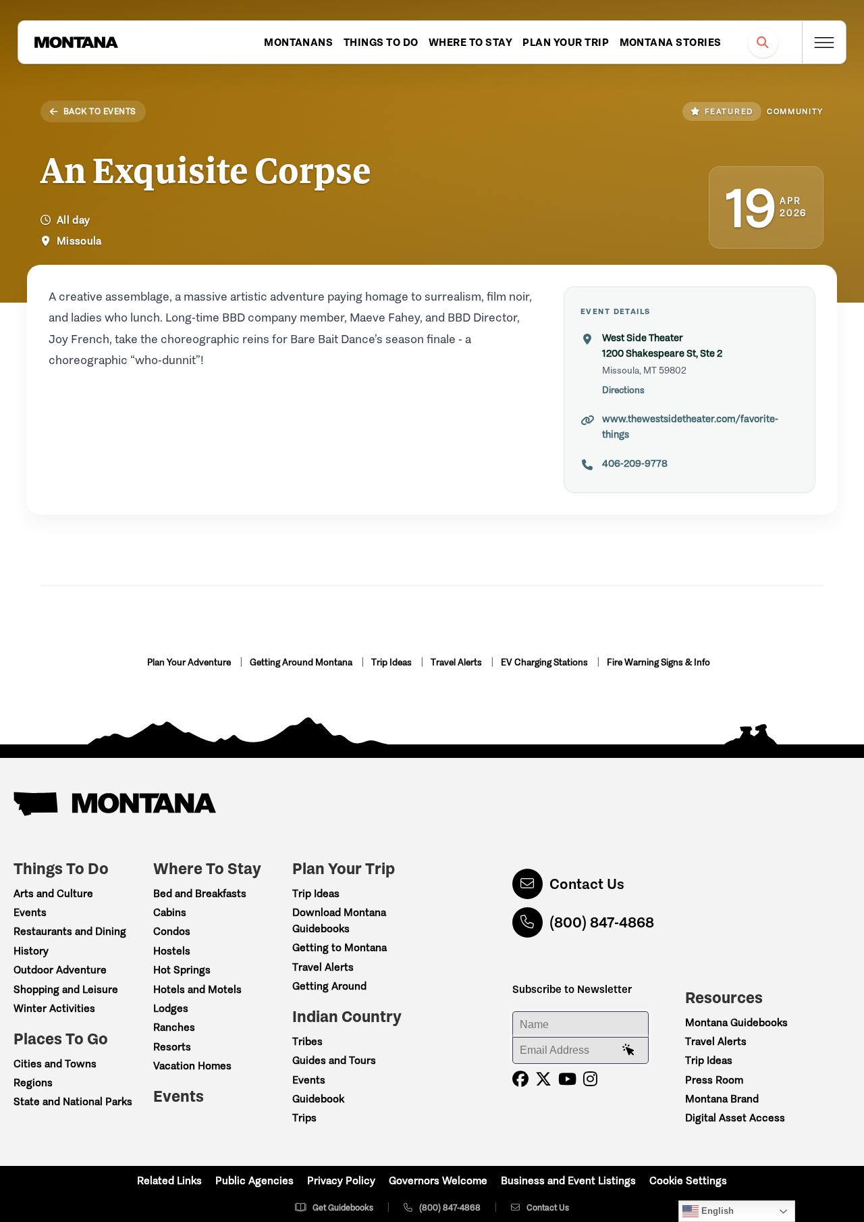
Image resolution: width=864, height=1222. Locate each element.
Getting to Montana (339, 947)
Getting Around (329, 985)
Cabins (169, 912)
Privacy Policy (341, 1180)
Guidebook (318, 1098)
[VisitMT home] (76, 42)
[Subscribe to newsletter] (628, 1050)
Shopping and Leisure (66, 989)
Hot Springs (182, 969)
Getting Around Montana (302, 662)
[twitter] (543, 1079)
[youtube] (567, 1079)
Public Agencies (254, 1180)
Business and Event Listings (568, 1180)
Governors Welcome (438, 1180)
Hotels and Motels (197, 989)
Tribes (307, 1041)
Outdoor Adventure (60, 969)
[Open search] (763, 42)
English (716, 1211)
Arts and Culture (53, 893)
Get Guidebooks (343, 1207)
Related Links (169, 1180)
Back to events (99, 111)
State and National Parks (73, 1101)
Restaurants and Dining (70, 931)
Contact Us (586, 884)
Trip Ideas (392, 662)
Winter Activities (54, 1008)
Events (30, 912)
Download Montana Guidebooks (339, 920)
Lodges (170, 1008)
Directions (623, 390)
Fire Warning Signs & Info (658, 662)
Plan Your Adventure (190, 662)
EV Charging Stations (545, 662)
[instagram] (590, 1079)
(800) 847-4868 (601, 922)
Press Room (714, 1079)
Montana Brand (722, 1098)
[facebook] (520, 1079)
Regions (33, 1082)
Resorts (172, 1046)
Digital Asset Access (735, 1117)
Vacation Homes (192, 1065)
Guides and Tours (334, 1060)
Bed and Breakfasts (199, 893)
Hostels (171, 950)
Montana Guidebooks (736, 1022)
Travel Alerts (457, 662)
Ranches (174, 1027)
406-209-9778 (635, 463)
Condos (171, 931)
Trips (304, 1117)
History (31, 950)
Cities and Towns (55, 1063)
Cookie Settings (688, 1180)
